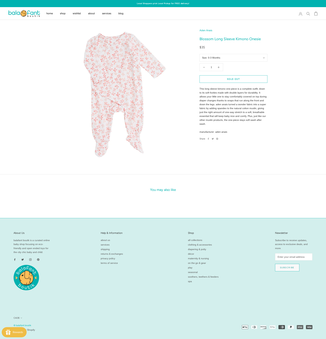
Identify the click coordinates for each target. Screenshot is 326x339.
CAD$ (16, 318)
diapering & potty (197, 249)
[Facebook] (208, 139)
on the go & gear (197, 263)
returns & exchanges (112, 253)
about (91, 13)
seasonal (193, 272)
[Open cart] (316, 13)
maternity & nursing (198, 258)
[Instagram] (30, 259)
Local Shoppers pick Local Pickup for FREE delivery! (163, 3)
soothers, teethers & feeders (203, 276)
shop (63, 13)
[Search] (308, 13)
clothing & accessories (200, 244)
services (106, 13)
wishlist (77, 13)
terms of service (109, 263)
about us (105, 240)
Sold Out (233, 79)
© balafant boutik (22, 325)
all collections (195, 240)
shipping (105, 249)
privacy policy (108, 258)
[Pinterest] (217, 139)
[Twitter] (213, 139)
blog (120, 13)
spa (190, 281)
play (190, 267)
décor (191, 253)
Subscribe (287, 267)
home (49, 13)
